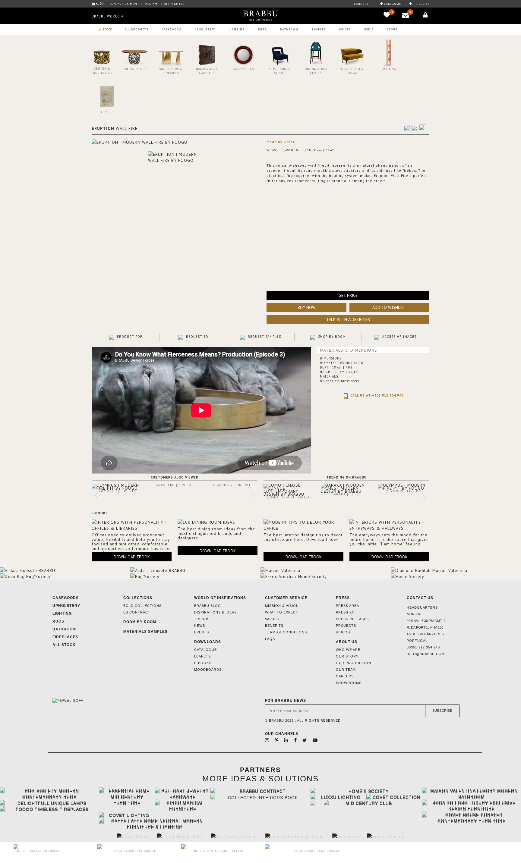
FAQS (270, 639)
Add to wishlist (389, 307)
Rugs (58, 621)
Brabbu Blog (207, 605)
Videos (343, 632)
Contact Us (420, 598)
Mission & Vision (282, 605)
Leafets (202, 656)
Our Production (353, 663)
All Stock (64, 645)
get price (348, 295)
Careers (361, 4)
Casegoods (65, 598)
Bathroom (289, 29)
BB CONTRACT (136, 612)
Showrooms (349, 683)
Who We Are (348, 649)
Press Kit (345, 612)
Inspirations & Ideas (215, 612)
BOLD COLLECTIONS (142, 605)
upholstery (204, 29)
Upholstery (66, 606)
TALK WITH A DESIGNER (348, 319)
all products (137, 29)
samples (318, 29)
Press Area (347, 605)
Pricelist (420, 4)
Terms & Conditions (286, 632)
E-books (202, 663)
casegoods (171, 29)
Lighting (62, 613)
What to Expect (281, 612)
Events (201, 632)
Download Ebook (132, 557)
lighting (237, 29)
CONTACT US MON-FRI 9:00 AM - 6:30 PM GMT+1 (147, 4)
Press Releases (352, 619)
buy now (307, 307)
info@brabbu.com (426, 654)
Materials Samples (145, 631)
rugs (262, 29)
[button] (92, 495)
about (392, 29)
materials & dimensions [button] (348, 350)
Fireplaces (65, 637)
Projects (346, 625)
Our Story (347, 656)
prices (344, 29)
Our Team (346, 669)
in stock (105, 29)
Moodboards (208, 669)
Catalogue (392, 4)
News (199, 625)
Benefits (274, 625)
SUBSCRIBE (442, 710)
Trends (202, 619)
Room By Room (139, 622)
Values (272, 619)
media (369, 29)
